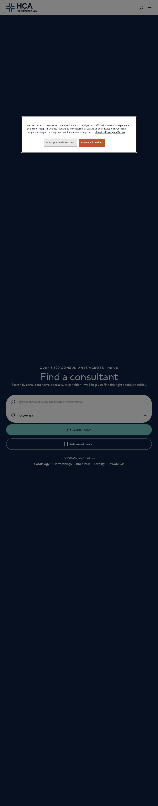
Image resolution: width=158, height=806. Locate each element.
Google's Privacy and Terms (110, 132)
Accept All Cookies (92, 142)
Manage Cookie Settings (60, 142)
